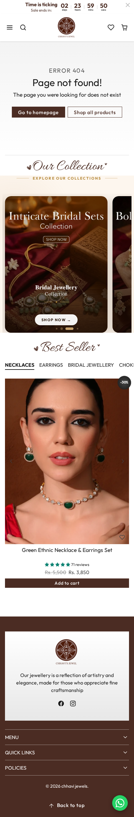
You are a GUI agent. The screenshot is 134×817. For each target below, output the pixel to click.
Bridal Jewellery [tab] (91, 365)
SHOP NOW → (56, 319)
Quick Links (20, 752)
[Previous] (11, 461)
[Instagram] (73, 703)
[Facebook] (61, 703)
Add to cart (67, 583)
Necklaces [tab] (19, 365)
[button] (10, 27)
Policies (15, 768)
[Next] (123, 461)
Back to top (71, 805)
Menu (12, 737)
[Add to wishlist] (122, 537)
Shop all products (95, 112)
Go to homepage (38, 112)
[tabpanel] (67, 493)
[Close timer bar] (127, 4)
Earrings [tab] (51, 365)
